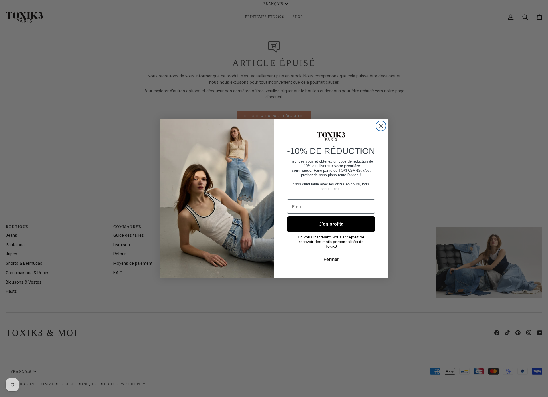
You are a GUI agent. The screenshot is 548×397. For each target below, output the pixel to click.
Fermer (331, 259)
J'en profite (331, 224)
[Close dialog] (381, 126)
